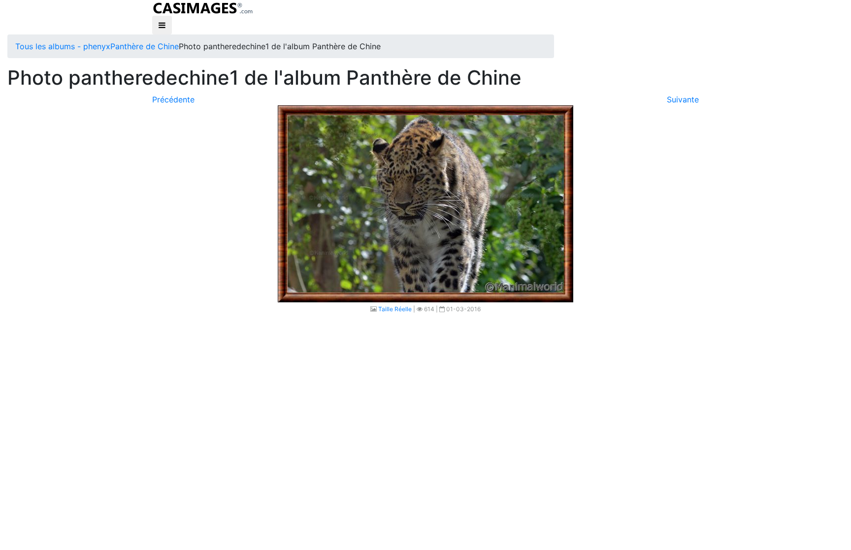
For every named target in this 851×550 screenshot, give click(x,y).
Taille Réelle (395, 309)
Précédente (173, 99)
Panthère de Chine (144, 46)
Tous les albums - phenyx (62, 46)
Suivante (683, 99)
